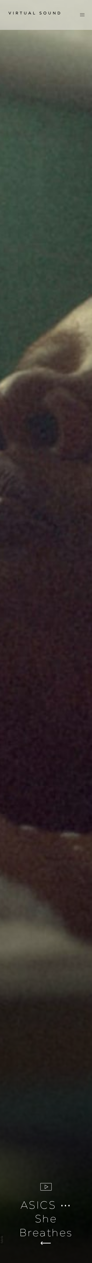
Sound (46, 1243)
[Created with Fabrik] (2, 1239)
